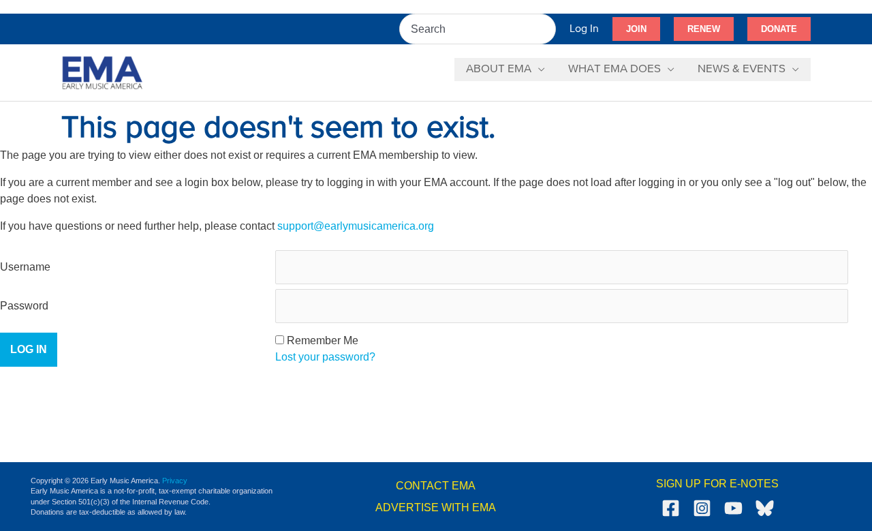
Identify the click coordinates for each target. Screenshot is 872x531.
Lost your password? (325, 357)
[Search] (546, 29)
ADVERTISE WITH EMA (435, 507)
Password (24, 306)
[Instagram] (702, 508)
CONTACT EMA (436, 485)
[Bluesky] (765, 508)
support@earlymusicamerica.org (355, 226)
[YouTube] (733, 508)
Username (25, 267)
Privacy (174, 480)
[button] (636, 29)
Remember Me (322, 340)
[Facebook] (670, 508)
